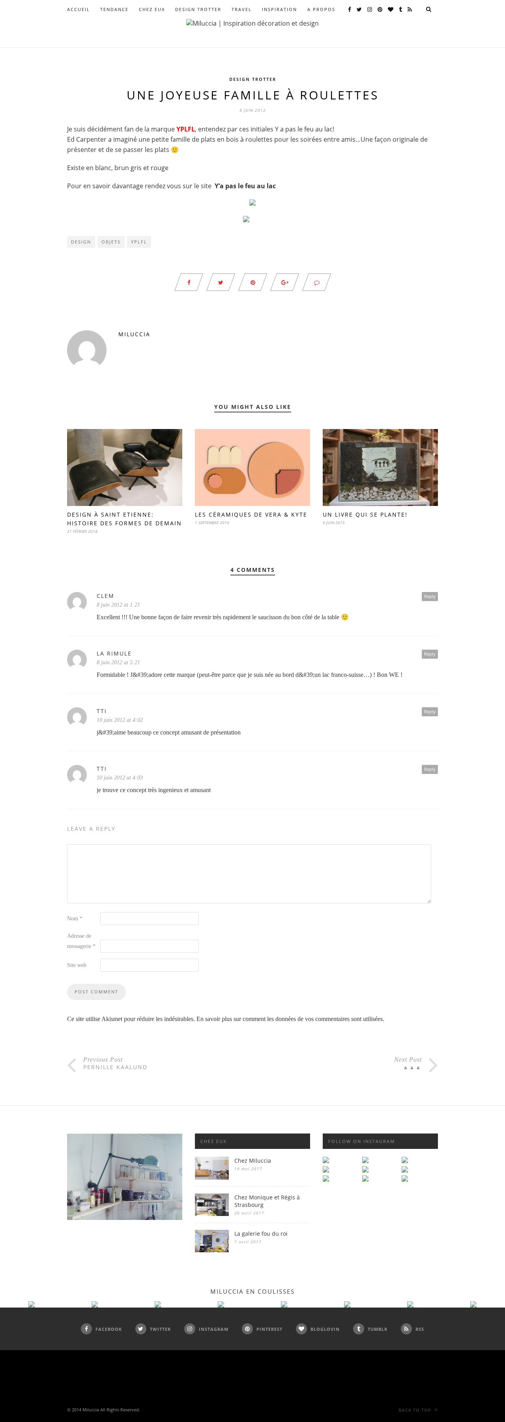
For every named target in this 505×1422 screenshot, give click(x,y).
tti (102, 711)
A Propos (321, 9)
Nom (74, 919)
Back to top (415, 1410)
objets (111, 242)
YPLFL (185, 129)
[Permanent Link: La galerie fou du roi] (212, 1250)
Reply (430, 596)
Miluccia (134, 334)
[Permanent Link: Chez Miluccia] (212, 1177)
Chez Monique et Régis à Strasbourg (267, 1200)
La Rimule (114, 653)
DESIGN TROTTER (198, 9)
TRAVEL (242, 9)
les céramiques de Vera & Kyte (251, 514)
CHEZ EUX (152, 9)
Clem (105, 596)
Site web (76, 965)
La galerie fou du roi (261, 1233)
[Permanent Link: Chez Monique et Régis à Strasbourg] (212, 1213)
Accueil (78, 9)
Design (81, 242)
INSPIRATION (279, 9)
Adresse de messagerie (81, 941)
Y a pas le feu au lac (304, 129)
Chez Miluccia (252, 1160)
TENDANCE (114, 9)
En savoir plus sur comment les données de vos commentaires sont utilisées (289, 1018)
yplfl (139, 242)
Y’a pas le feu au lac (245, 186)
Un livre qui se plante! (365, 514)
